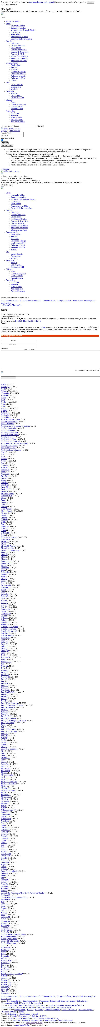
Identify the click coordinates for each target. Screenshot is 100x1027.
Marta (3, 786)
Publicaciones (16, 65)
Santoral (14, 67)
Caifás (3, 502)
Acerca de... (10, 111)
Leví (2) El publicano (9, 749)
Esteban (4, 574)
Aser (3, 463)
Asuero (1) (5, 467)
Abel (3, 389)
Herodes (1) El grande (9, 627)
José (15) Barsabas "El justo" (12, 705)
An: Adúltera (6, 417)
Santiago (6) (5, 899)
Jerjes (3, 659)
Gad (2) (4, 607)
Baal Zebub (5, 476)
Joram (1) (4, 694)
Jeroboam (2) (6, 662)
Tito (2, 965)
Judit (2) (4, 738)
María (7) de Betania (9, 784)
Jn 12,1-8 (37, 321)
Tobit (3, 971)
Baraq (3, 480)
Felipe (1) (4, 594)
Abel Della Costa (22, 1025)
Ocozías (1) (5, 827)
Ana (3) (4, 454)
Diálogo (9, 100)
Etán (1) (4, 579)
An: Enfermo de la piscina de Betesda (15, 426)
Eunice (3, 581)
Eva (2, 583)
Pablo (3, 845)
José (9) (4, 701)
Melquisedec (6, 797)
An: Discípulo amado (9, 422)
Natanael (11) (6, 814)
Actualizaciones (17, 120)
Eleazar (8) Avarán (8, 546)
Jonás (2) (4, 688)
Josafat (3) (5, 696)
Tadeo (3, 954)
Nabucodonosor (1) (8, 810)
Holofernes (5, 638)
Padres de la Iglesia (18, 76)
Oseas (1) (4, 836)
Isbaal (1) (4, 648)
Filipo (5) (4, 603)
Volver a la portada (13, 21)
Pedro (3, 847)
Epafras (4, 566)
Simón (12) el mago (8, 943)
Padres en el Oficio (18, 78)
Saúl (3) (4, 910)
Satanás (4, 908)
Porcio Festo (6, 856)
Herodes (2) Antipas (8, 629)
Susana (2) (5, 950)
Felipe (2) (4, 596)
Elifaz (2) (4, 552)
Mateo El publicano (8, 790)
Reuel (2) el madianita (9, 871)
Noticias (14, 93)
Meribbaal (5, 801)
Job (2, 681)
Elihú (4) (4, 555)
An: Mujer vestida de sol (10, 441)
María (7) (6, 305)
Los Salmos (15, 32)
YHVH (4, 976)
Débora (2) (5, 533)
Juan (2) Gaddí (6, 716)
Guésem (4, 616)
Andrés (4, 459)
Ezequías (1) (6, 585)
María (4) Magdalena (9, 782)
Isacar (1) (4, 644)
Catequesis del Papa (18, 72)
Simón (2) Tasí (6, 930)
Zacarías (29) (6, 984)
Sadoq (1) (5, 880)
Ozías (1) (4, 843)
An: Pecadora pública (9, 446)
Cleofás (4, 513)
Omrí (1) (4, 832)
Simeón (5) (5, 928)
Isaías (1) (4, 646)
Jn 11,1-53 (29, 321)
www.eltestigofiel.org (34, 1023)
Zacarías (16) (6, 982)
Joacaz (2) (5, 675)
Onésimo (4, 834)
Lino (3, 755)
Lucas (3, 762)
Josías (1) (4, 710)
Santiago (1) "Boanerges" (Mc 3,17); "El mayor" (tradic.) (23, 893)
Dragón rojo (5, 539)
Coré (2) (4, 518)
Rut (2, 878)
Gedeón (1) (5, 609)
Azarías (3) (5, 474)
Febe (3, 592)
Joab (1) (4, 672)
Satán (3, 906)
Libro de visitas (17, 106)
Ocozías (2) (5, 830)
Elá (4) (3, 544)
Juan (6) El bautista (8, 718)
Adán (3, 400)
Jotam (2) (4, 714)
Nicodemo (5, 821)
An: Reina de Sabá (8, 448)
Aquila (3, 461)
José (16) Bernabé (8, 707)
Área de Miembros (18, 122)
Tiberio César (6, 960)
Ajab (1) (4, 411)
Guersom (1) (6, 614)
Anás (3, 456)
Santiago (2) (5, 895)
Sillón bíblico (16, 34)
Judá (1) (4, 727)
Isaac (3, 640)
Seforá (3, 919)
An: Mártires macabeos (10, 435)
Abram (3, 398)
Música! (14, 89)
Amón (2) (5, 415)
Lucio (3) (4, 764)
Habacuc (4, 618)
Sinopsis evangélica (18, 28)
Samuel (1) (5, 888)
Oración (9, 41)
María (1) (4, 777)
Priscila (4, 858)
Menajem (4, 799)
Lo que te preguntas (18, 104)
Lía (2, 751)
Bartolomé (5, 485)
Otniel (3, 840)
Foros (13, 102)
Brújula (13, 80)
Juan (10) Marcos (7, 723)
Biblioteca (15, 69)
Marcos (4, 773)
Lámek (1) (5, 742)
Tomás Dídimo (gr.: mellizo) (12, 974)
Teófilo (3, 958)
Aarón (3, 384)
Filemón (4, 600)
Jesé (2, 664)
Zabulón (4, 978)
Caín (3, 504)
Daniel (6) (5, 526)
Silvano (4, 923)
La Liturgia (15, 43)
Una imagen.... (16, 96)
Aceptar (90, 2)
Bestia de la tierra (7, 494)
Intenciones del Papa (19, 61)
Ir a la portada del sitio (9, 300)
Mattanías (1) (6, 795)
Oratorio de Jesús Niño (19, 52)
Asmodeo (4, 465)
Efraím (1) (5, 542)
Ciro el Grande (6, 511)
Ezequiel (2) (6, 587)
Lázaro (43, 327)
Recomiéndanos (17, 109)
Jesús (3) (4, 666)
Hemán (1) (5, 622)
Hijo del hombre (7, 635)
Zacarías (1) (5, 980)
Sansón (4, 891)
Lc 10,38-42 (20, 321)
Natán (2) (4, 812)
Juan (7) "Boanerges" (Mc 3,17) (13, 720)
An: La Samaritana (8, 430)
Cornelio (4, 520)
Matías (3, 792)
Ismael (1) (5, 651)
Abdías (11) (5, 387)
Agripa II (4, 408)
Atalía (3, 472)
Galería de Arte (17, 85)
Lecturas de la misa (18, 45)
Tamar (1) (5, 956)
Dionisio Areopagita (8, 537)
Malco (3, 766)
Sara (2, 902)
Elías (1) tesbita (7, 548)
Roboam (4, 873)
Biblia (8, 24)
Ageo (3, 406)
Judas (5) (4, 734)
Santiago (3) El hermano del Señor (14, 897)
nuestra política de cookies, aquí (41, 2)
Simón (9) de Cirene (9, 939)
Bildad (3, 498)
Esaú (3, 570)
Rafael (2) (5, 862)
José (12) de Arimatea (9, 703)
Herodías (4, 633)
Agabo (3, 402)
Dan (2, 524)
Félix (3, 598)
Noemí (4, 825)
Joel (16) (4, 683)
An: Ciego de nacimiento (10, 419)
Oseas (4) (4, 838)
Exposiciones (16, 87)
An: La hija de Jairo (8, 428)
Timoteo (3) (5, 963)
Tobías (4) (5, 969)
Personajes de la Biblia (19, 37)
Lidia (3, 753)
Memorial (14, 115)
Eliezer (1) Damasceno (10, 550)
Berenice (4, 491)
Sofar (3, 945)
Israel (3, 653)
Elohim (4, 559)
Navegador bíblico (18, 26)
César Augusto (6, 509)
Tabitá (3, 952)
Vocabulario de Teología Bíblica (23, 30)
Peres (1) (4, 849)
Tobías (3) (5, 967)
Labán (3, 740)
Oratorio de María (18, 54)
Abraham (4, 395)
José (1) (4, 699)
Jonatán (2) (5, 690)
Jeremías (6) (5, 657)
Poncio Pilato (6, 854)
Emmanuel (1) (6, 561)
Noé (2, 823)
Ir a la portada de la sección (30, 300)
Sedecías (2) (5, 917)
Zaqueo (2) (5, 987)
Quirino (4, 860)
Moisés (3, 806)
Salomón (4, 884)
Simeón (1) (5, 926)
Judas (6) (4, 736)
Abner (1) (5, 393)
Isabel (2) (4, 642)
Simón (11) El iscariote (10, 941)
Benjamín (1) (6, 489)
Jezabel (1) (5, 670)
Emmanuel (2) (6, 563)
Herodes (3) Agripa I (9, 631)
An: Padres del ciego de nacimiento (14, 443)
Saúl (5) (4, 912)
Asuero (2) (5, 470)
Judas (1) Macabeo (8, 729)
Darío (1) (4, 528)
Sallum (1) (5, 882)
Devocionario (16, 48)
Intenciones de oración (19, 58)
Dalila (3, 522)
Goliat (3, 611)
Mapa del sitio (16, 117)
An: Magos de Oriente (9, 432)
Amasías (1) (5, 413)
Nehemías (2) (6, 819)
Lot (2, 760)
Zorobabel (5, 993)
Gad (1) (4, 605)
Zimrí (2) (4, 991)
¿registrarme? (14, 131)
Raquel (3, 867)
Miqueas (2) (5, 803)
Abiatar (4, 391)
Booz (3, 500)
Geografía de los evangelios (21, 39)
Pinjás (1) (4, 851)
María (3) (4, 779)
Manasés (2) (5, 771)
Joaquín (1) (5, 677)
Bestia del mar (6, 496)
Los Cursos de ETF (18, 74)
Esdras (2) (5, 572)
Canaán (4, 507)
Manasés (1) (5, 768)
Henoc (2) (5, 624)
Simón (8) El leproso (9, 936)
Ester (3, 576)
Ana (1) (4, 452)
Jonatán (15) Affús (8, 692)
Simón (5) (5, 932)
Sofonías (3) (5, 947)
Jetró (3, 668)
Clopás (3, 515)
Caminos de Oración (19, 50)
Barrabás (4, 483)
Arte (7, 82)
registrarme (5, 169)
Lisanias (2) (5, 758)
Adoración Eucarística (19, 56)
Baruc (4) (4, 487)
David (3, 531)
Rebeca (4, 869)
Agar (3, 404)
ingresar (4, 131)
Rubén (3, 875)
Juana (3, 725)
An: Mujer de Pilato (8, 439)
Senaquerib (5, 921)
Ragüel (3, 864)
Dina (3, 535)
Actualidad (10, 91)
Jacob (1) (4, 655)
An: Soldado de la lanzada (11, 450)
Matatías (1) (17, 305)
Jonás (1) (4, 686)
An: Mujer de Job (8, 437)
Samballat (5, 886)
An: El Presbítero (7, 424)
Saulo (3, 915)
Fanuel (3, 590)
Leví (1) (4, 747)
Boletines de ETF (17, 98)
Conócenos (15, 113)
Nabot (3, 808)
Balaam (4, 478)
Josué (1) (4, 712)
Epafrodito (5, 568)
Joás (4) (4, 679)
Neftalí (3, 816)
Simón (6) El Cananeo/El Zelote (13, 934)
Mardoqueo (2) (7, 775)
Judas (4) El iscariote (9, 731)
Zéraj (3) (4, 989)
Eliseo (3, 557)
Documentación (12, 63)
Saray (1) (4, 904)
